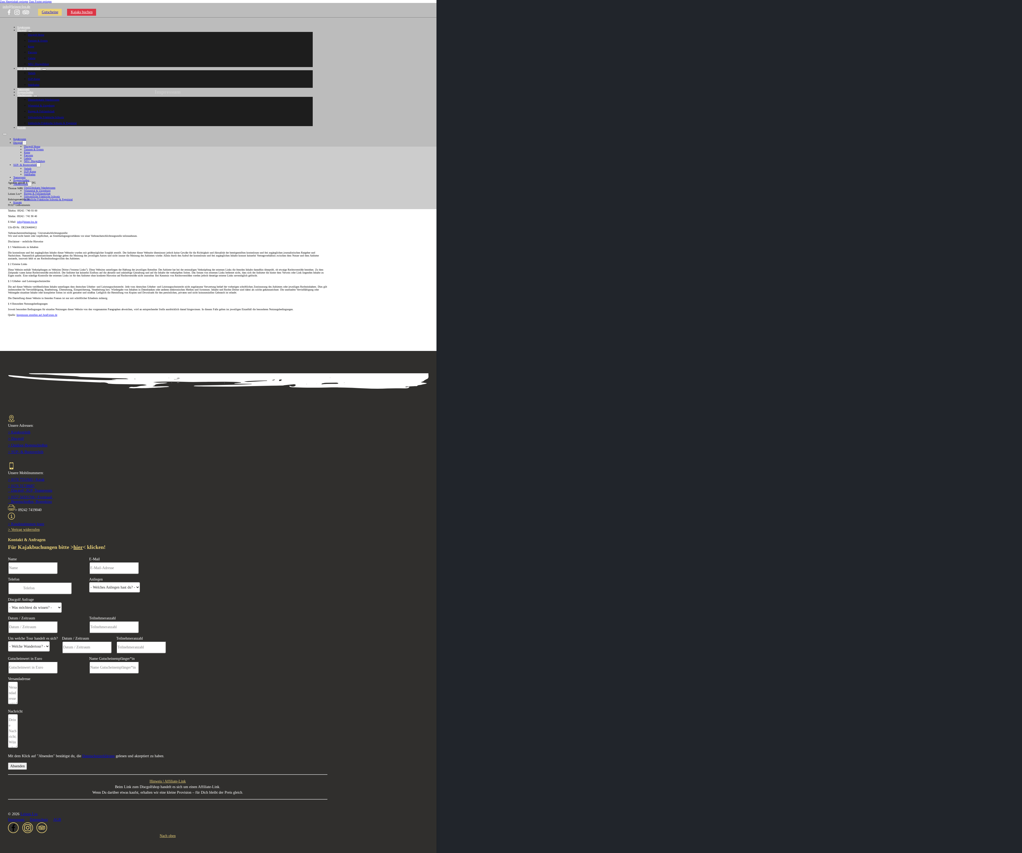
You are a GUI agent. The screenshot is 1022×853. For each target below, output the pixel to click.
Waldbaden (33, 84)
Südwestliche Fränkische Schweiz (46, 117)
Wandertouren (24, 95)
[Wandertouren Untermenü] (35, 96)
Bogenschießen (25, 92)
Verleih (31, 73)
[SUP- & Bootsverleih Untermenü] (44, 69)
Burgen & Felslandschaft (41, 111)
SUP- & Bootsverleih (28, 68)
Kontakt (21, 127)
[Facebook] (9, 12)
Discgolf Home (36, 34)
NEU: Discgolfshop (38, 64)
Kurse (31, 46)
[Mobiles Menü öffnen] (5, 134)
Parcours (32, 52)
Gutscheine (50, 12)
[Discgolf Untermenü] (30, 31)
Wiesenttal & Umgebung (41, 105)
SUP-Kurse (34, 78)
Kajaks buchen (82, 12)
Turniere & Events (38, 40)
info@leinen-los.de (16, 7)
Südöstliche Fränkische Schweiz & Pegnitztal (52, 123)
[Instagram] (17, 12)
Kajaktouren (23, 27)
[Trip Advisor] (25, 12)
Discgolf (21, 30)
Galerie (31, 58)
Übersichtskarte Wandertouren (43, 99)
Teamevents (23, 89)
